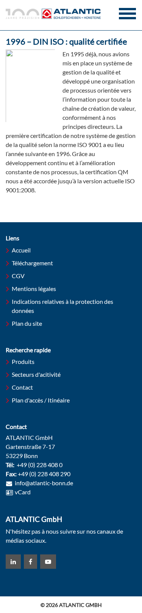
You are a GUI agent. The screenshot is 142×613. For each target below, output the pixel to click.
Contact (22, 387)
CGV (18, 275)
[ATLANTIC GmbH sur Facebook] (30, 561)
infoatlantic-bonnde (44, 483)
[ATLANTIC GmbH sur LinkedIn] (13, 561)
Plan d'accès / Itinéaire (41, 400)
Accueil (21, 250)
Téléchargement (32, 262)
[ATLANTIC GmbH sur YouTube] (48, 561)
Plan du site (27, 323)
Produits (23, 361)
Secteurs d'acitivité (36, 374)
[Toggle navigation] (127, 13)
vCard (23, 491)
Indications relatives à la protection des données (62, 306)
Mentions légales (34, 288)
